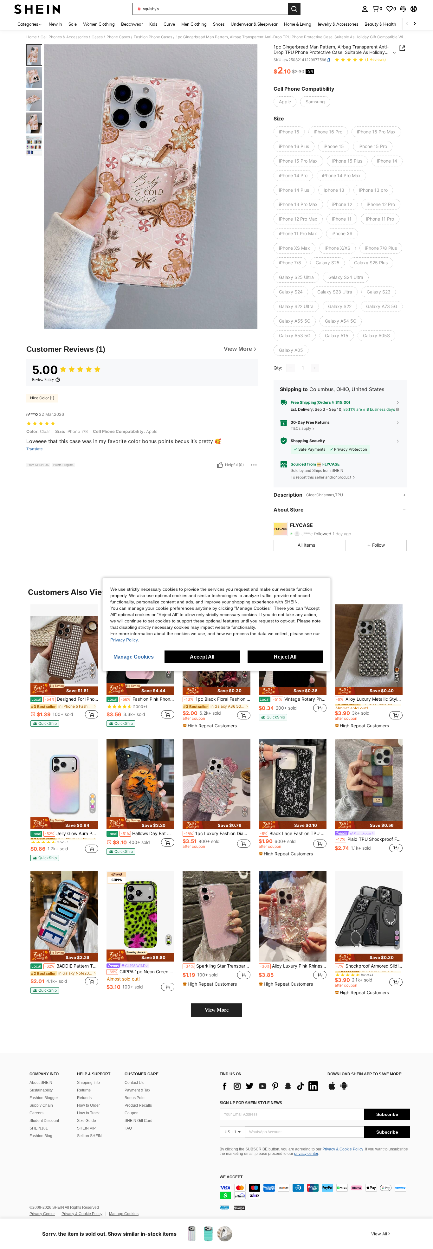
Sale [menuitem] (72, 24)
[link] (377, 8)
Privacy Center (42, 1214)
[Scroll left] (407, 24)
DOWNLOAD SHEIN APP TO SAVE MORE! (365, 1074)
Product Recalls (138, 1105)
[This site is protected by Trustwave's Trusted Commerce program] (224, 1208)
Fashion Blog (40, 1136)
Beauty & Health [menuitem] (380, 24)
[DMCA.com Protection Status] (239, 1208)
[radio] (285, 101)
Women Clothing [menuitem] (99, 24)
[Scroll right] (414, 24)
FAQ (128, 1128)
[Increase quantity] (315, 368)
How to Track (88, 1113)
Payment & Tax (137, 1090)
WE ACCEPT (231, 1177)
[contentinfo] (315, 1191)
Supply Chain (41, 1105)
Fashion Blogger (43, 1098)
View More (217, 1010)
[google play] (343, 1089)
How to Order (88, 1105)
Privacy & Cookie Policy (342, 1149)
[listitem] (64, 665)
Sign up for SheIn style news (251, 1103)
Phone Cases (118, 37)
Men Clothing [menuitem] (194, 24)
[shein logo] (37, 9)
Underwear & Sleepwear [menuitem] (254, 24)
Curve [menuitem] (169, 24)
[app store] (331, 1089)
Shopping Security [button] (308, 441)
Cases (97, 37)
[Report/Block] (254, 465)
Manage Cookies (124, 1214)
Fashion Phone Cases (153, 37)
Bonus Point (135, 1098)
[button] (403, 9)
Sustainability (41, 1090)
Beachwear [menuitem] (132, 24)
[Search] (294, 9)
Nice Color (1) (42, 398)
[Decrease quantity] (291, 368)
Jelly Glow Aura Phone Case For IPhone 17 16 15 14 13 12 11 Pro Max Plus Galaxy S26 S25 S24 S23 (64, 833)
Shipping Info (88, 1082)
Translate (34, 449)
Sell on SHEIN (89, 1136)
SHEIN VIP (86, 1128)
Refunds (84, 1098)
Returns (84, 1090)
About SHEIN (40, 1082)
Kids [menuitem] (153, 24)
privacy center (306, 1153)
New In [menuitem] (55, 24)
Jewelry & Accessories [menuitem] (338, 24)
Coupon (132, 1113)
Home (31, 37)
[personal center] (365, 9)
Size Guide (86, 1120)
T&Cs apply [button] (301, 428)
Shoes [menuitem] (218, 24)
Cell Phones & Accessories (64, 37)
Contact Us (134, 1082)
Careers (36, 1113)
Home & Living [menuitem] (297, 24)
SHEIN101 (38, 1128)
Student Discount (44, 1120)
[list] (270, 1086)
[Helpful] (220, 465)
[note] (64, 689)
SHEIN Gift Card (138, 1120)
